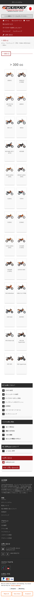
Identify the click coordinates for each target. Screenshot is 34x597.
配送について (5, 505)
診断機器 (8, 406)
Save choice (17, 593)
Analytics (13, 588)
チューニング (6, 31)
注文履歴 (3, 525)
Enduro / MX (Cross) (24, 43)
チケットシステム (6, 502)
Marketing (21, 588)
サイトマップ (5, 515)
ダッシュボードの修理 (11, 394)
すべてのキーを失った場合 (13, 398)
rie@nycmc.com (10, 462)
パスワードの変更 (6, 535)
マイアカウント (5, 532)
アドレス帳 (4, 528)
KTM (17, 43)
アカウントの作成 (6, 538)
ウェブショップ (17, 31)
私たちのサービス (8, 24)
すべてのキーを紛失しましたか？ (12, 27)
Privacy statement (16, 585)
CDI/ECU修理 (9, 390)
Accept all (27, 593)
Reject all (6, 593)
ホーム (3, 43)
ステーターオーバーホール (13, 410)
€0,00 (28, 20)
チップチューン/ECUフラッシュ (14, 402)
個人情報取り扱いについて (9, 509)
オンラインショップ (11, 414)
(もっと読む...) (23, 492)
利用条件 (3, 512)
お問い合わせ (9, 35)
